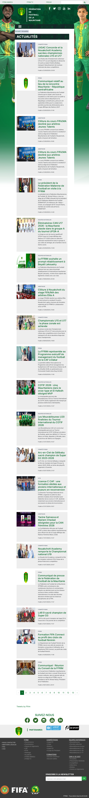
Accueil (17, 31)
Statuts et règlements (32, 746)
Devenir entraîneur (53, 756)
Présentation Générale (77, 761)
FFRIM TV (30, 2)
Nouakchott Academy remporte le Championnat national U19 (52, 551)
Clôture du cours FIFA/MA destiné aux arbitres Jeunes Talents (52, 124)
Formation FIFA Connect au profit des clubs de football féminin (51, 637)
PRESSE (49, 2)
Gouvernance (29, 742)
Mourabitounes (75, 742)
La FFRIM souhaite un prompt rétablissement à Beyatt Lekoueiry (51, 261)
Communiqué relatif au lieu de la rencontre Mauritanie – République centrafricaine (51, 85)
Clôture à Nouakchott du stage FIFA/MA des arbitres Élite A (51, 292)
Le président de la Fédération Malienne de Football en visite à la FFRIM (51, 187)
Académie (28, 754)
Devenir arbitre (52, 759)
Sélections (73, 765)
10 (59, 692)
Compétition (74, 763)
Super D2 (50, 748)
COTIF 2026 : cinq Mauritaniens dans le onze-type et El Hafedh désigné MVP (50, 389)
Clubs (49, 744)
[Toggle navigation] (20, 26)
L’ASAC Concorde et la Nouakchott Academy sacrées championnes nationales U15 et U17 (50, 51)
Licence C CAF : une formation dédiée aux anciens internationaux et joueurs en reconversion (52, 485)
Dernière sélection (76, 744)
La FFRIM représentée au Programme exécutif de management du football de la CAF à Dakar (52, 355)
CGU (3, 749)
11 (63, 692)
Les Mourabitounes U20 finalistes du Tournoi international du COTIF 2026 (51, 421)
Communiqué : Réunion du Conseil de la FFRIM (51, 667)
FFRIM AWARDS (7, 2)
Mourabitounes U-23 (77, 748)
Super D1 (50, 742)
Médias (72, 767)
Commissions (29, 744)
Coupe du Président (53, 750)
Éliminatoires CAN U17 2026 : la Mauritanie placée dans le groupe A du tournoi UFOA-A (51, 227)
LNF (26, 748)
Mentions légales (9, 744)
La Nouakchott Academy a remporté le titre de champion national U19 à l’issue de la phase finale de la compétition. (52, 559)
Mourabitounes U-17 (76, 752)
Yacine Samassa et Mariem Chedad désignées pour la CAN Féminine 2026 (50, 521)
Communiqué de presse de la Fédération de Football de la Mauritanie (51, 578)
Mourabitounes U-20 (77, 750)
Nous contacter (8, 742)
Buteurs (49, 746)
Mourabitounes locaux (77, 746)
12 (68, 692)
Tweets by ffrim (23, 706)
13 (73, 692)
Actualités (73, 759)
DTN (26, 750)
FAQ (3, 747)
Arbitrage (28, 752)
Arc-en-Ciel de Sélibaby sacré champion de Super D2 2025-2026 (52, 455)
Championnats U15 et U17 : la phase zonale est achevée (52, 323)
